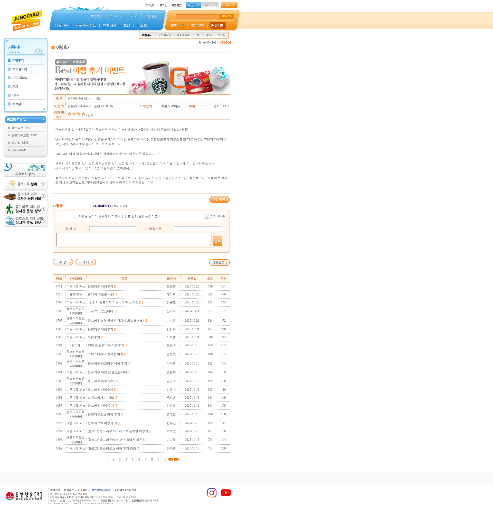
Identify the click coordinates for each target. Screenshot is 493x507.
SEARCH (226, 16)
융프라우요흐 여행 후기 (104, 414)
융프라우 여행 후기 (101, 405)
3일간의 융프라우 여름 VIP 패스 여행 (113, 302)
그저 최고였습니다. (101, 311)
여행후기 (94, 337)
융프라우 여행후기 (100, 286)
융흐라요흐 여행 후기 (102, 423)
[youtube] (226, 497)
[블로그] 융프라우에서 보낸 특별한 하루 (115, 440)
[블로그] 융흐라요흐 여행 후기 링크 (112, 448)
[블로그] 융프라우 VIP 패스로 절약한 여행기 (118, 431)
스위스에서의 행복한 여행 (105, 354)
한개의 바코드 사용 (101, 294)
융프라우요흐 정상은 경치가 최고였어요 (115, 320)
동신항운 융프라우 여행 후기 (107, 363)
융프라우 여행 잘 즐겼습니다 (107, 372)
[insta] (212, 497)
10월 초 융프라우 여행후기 (106, 345)
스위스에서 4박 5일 (101, 397)
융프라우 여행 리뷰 (101, 381)
